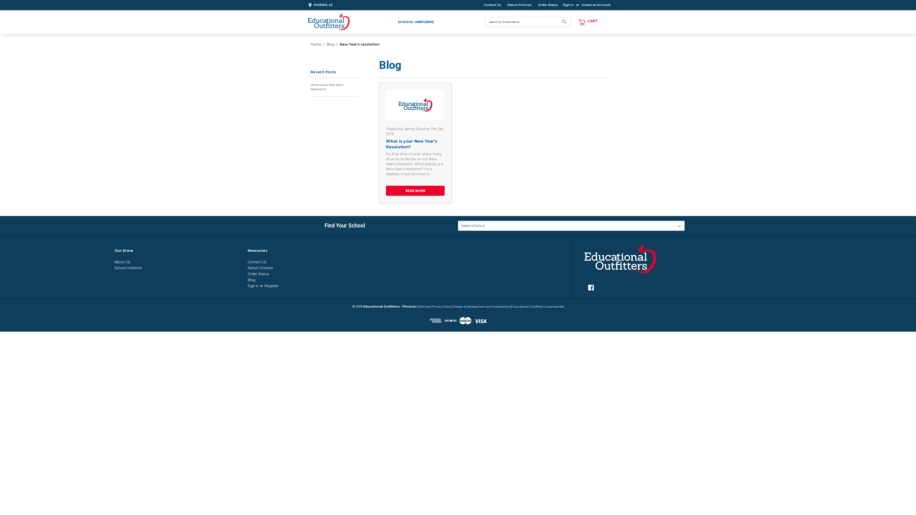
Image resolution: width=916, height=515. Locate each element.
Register (271, 286)
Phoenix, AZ (323, 5)
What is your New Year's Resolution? (327, 87)
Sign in (253, 286)
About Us (122, 262)
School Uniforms (416, 22)
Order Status (548, 5)
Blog (251, 280)
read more (415, 190)
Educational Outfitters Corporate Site (538, 306)
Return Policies (519, 5)
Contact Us (492, 5)
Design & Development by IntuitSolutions (481, 306)
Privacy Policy (441, 306)
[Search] (564, 22)
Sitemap (424, 306)
